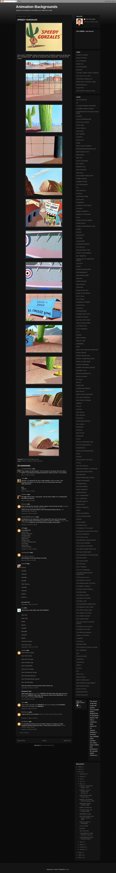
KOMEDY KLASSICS (82, 55)
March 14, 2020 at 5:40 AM (28, 560)
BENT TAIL (79, 158)
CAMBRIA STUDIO (81, 181)
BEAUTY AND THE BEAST (84, 146)
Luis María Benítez (26, 468)
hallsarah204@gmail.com (28, 517)
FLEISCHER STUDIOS (82, 244)
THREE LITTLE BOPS (82, 635)
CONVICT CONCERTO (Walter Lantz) (86, 786)
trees (77, 653)
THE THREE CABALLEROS (84, 610)
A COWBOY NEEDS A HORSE (85, 108)
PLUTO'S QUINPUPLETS (83, 445)
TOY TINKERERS (81, 650)
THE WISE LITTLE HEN (83, 629)
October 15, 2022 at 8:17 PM (29, 708)
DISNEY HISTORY (81, 58)
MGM (77, 346)
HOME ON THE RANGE (83, 293)
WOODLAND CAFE (81, 692)
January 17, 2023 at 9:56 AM (29, 729)
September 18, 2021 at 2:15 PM (29, 688)
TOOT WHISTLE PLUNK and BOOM (86, 647)
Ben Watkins (24, 721)
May (81, 784)
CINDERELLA (80, 202)
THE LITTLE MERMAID (83, 570)
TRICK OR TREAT (81, 656)
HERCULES (79, 287)
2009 (80, 852)
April (81, 842)
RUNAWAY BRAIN (81, 483)
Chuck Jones (80, 199)
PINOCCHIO (79, 436)
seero (23, 702)
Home (44, 740)
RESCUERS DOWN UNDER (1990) (85, 804)
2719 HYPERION (81, 61)
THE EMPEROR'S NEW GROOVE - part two (86, 834)
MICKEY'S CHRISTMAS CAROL (85, 358)
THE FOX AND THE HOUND (84, 546)
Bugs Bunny (79, 172)
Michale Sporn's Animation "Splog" (86, 81)
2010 (80, 772)
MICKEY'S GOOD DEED (83, 361)
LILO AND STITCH (81, 326)
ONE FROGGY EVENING (83, 400)
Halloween (79, 278)
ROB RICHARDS (90, 19)
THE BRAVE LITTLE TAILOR (84, 528)
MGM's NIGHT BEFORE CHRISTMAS (87, 349)
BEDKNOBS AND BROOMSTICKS (86, 149)
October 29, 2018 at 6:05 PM (29, 549)
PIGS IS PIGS (80, 433)
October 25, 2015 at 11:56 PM (29, 513)
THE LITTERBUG (81, 567)
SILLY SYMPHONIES (82, 495)
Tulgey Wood (80, 87)
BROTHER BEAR (81, 169)
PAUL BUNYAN (80, 415)
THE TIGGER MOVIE (82, 619)
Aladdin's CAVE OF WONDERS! (84, 822)
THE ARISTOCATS (81, 525)
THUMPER (79, 638)
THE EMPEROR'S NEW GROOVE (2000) (86, 838)
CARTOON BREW (81, 67)
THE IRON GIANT (81, 558)
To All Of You (80, 641)
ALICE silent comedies (82, 122)
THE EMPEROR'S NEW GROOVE (86, 540)
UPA (77, 671)
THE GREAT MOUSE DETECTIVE (86, 549)
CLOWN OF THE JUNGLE (83, 205)
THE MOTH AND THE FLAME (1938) (85, 810)
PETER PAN (79, 427)
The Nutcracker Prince (82, 577)
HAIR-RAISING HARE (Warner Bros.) (85, 796)
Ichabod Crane (80, 305)
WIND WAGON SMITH (82, 686)
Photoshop (79, 430)
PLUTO (78, 439)
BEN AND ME (80, 155)
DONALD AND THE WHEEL (84, 220)
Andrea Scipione (81, 128)
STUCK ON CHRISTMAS (83, 516)
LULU (78, 332)
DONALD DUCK (80, 223)
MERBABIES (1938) (85, 814)
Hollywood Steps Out (82, 290)
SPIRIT (78, 510)
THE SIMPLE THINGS (82, 595)
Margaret (79, 335)
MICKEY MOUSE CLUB (83, 355)
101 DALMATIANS (81, 99)
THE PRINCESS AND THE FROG (85, 583)
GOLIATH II (79, 263)
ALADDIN (79, 116)
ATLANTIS (79, 137)
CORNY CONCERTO (82, 211)
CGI (77, 187)
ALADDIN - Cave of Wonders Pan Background (85, 791)
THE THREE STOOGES (83, 616)
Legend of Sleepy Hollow (83, 323)
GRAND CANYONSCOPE (83, 269)
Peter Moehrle (80, 424)
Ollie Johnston (80, 391)
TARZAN (78, 519)
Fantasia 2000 (80, 241)
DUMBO (78, 229)
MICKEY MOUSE (81, 352)
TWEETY (79, 665)
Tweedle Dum (80, 662)
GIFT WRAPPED (81, 256)
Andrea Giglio (80, 125)
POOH (78, 454)
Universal (79, 668)
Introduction (79, 308)
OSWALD (79, 403)
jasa (22, 608)
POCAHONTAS (80, 448)
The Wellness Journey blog (84, 626)
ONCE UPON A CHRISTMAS (84, 394)
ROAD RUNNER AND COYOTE (85, 477)
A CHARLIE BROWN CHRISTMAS (86, 105)
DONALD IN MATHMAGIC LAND (85, 226)
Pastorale (79, 409)
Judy (22, 478)
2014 (80, 769)
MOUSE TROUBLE (81, 376)
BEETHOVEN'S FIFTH (82, 152)
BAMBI (78, 143)
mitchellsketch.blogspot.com (84, 79)
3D (77, 102)
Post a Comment (24, 732)
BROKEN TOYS (80, 166)
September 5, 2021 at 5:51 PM (29, 604)
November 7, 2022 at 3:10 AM (29, 718)
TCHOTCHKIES (80, 522)
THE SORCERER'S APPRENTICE (86, 604)
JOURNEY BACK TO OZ (83, 314)
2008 (80, 855)
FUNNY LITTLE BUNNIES (83, 253)
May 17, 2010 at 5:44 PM (28, 500)
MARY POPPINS (81, 337)
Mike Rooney (25, 712)
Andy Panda (79, 131)
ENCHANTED (80, 235)
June (81, 781)
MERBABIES (80, 343)
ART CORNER (80, 134)
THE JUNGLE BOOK (82, 561)
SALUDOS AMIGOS (82, 486)
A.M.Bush (24, 494)
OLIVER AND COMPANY (83, 388)
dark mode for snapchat (27, 556)
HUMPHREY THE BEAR (83, 302)
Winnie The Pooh (81, 689)
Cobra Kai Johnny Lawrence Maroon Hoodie (50, 714)
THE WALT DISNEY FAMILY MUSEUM (87, 73)
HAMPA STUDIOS (81, 281)
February (82, 847)
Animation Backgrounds (36, 7)
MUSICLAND (80, 385)
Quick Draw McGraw (82, 465)
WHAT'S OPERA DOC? (83, 680)
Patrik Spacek (80, 412)
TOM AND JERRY (81, 644)
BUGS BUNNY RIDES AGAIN (84, 175)
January (82, 849)
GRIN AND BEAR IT (82, 272)
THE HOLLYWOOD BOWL (83, 552)
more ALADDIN (83, 826)
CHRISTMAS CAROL (82, 196)
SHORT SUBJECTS (82, 489)
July (81, 779)
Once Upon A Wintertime (83, 397)
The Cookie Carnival (82, 537)
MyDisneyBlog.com (81, 84)
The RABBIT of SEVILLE (83, 586)
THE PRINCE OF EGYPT (83, 580)
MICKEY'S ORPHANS (82, 364)
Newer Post (21, 740)
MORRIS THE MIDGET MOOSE (85, 367)
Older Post (67, 740)
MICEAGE (79, 70)
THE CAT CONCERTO (82, 534)
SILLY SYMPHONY (81, 498)
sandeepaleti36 (25, 552)
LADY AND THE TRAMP (83, 320)
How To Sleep (80, 299)
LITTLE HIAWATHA (81, 329)
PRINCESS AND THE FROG (84, 459)
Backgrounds (80, 140)
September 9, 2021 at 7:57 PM (29, 647)
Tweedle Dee (80, 659)
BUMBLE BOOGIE (81, 178)
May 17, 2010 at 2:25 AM (28, 475)
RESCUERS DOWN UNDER (84, 471)
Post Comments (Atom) (47, 745)
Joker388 (23, 563)
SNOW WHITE (80, 504)
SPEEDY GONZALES (27, 461)
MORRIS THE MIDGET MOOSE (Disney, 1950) (86, 800)
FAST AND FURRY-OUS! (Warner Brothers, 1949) (86, 818)
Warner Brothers (38, 461)
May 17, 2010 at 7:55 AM (28, 491)
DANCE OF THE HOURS (83, 214)
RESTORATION (80, 474)
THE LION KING (81, 564)
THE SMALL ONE (81, 601)
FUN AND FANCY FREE (83, 250)
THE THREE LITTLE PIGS (83, 613)
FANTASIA (79, 238)
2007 (80, 857)
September (83, 774)
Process (78, 462)
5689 (22, 528)
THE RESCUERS (81, 592)
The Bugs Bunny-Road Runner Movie (87, 531)
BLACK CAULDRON (82, 161)
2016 (80, 767)
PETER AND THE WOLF (83, 421)
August (82, 776)
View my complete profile (91, 21)
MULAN (78, 382)
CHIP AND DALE (81, 190)
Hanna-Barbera (80, 284)
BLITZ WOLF (80, 163)
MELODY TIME (80, 340)
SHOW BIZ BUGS (81, 492)
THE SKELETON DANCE (83, 598)
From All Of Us (80, 247)
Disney (78, 217)
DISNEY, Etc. (80, 64)
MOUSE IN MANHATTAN (83, 373)
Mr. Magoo (79, 379)
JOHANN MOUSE (81, 311)
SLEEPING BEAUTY (82, 501)
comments (79, 208)
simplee (23, 650)
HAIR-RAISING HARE (82, 275)
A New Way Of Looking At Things (85, 90)
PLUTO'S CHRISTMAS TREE (84, 442)
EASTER (78, 232)
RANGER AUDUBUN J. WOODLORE (86, 468)
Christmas (79, 193)
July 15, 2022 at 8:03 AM (28, 699)
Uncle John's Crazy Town (83, 76)
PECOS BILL (80, 418)
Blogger (67, 869)
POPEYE (78, 456)
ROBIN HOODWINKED (82, 480)
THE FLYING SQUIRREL (83, 543)
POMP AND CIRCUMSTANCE (84, 451)
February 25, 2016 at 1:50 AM (29, 524)
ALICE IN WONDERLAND (83, 119)
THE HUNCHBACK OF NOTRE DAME (87, 555)
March (82, 844)
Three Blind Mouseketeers (83, 632)
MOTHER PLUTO (81, 370)
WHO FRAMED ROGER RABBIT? (86, 683)
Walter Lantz (79, 674)
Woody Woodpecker (82, 695)
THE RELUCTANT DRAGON (84, 589)
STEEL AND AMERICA (82, 513)
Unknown (24, 504)
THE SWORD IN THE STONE (84, 607)
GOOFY (78, 266)
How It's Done (80, 296)
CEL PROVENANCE (82, 184)
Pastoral (78, 406)
